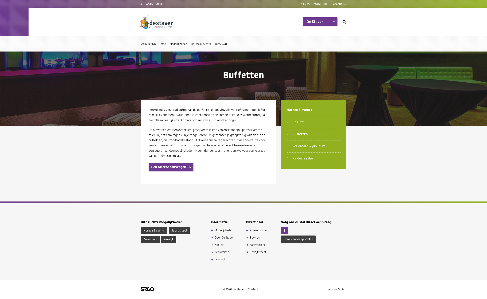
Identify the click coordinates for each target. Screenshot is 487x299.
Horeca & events (201, 44)
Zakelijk (169, 239)
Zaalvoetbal (257, 245)
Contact (220, 259)
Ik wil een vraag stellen (298, 239)
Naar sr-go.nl (153, 4)
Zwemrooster (258, 230)
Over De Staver (224, 238)
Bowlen (255, 238)
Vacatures (339, 4)
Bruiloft (298, 122)
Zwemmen (150, 239)
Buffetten (300, 134)
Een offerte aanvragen (168, 167)
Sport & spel (179, 230)
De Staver (314, 22)
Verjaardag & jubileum (308, 146)
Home (162, 44)
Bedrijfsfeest (258, 252)
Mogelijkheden (178, 44)
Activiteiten (321, 4)
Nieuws (305, 4)
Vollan (342, 289)
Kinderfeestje (302, 158)
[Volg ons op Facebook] (284, 230)
